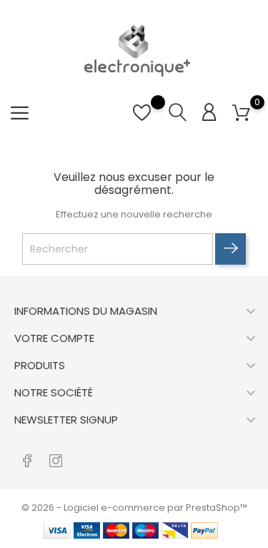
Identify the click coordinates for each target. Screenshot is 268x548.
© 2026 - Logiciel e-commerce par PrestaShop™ (134, 507)
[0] (241, 113)
